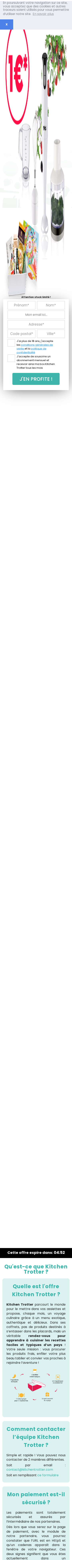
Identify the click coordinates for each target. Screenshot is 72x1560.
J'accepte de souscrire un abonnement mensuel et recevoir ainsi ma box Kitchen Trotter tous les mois (36, 362)
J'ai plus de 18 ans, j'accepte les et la (35, 346)
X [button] (7, 24)
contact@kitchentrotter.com (29, 1469)
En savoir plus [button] (43, 14)
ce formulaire (48, 1475)
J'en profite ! (36, 379)
